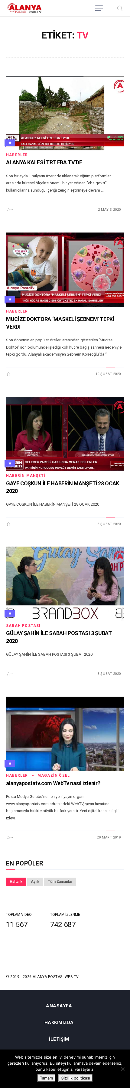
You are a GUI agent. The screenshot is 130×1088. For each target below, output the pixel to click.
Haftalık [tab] (16, 881)
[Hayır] (122, 1069)
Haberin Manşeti (25, 476)
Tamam (46, 1078)
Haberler (17, 155)
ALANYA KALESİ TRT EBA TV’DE (44, 162)
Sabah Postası (23, 626)
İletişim (59, 1039)
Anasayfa (59, 1006)
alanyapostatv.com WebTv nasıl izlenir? (53, 783)
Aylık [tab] (35, 881)
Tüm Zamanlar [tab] (60, 881)
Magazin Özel (53, 775)
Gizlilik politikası (75, 1078)
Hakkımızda (59, 1022)
